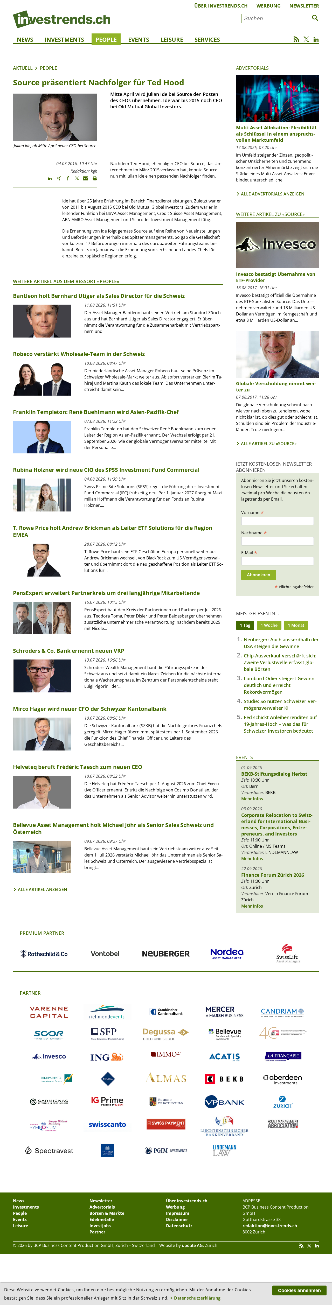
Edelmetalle (101, 1219)
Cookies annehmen (299, 1290)
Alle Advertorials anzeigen (273, 194)
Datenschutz (179, 1226)
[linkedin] (47, 181)
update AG (192, 1245)
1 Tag (245, 625)
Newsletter (304, 6)
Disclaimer (177, 1219)
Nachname (254, 532)
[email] (83, 181)
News (25, 39)
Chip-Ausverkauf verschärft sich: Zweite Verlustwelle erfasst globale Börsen (280, 662)
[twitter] (74, 181)
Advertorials (252, 68)
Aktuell (23, 68)
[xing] (56, 181)
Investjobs (100, 1226)
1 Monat (296, 625)
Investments (64, 39)
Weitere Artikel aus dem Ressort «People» (66, 281)
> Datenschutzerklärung (195, 1298)
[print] (92, 181)
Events (138, 39)
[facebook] (65, 181)
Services (207, 39)
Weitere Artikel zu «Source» (270, 214)
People (106, 39)
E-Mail (249, 552)
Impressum (177, 1213)
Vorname (252, 512)
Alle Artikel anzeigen (42, 889)
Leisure (172, 39)
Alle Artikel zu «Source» (269, 443)
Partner (30, 993)
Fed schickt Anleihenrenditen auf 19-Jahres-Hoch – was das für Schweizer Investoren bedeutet (280, 724)
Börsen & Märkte (106, 1213)
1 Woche (269, 625)
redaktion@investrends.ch (270, 1226)
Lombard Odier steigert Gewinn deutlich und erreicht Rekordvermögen (279, 685)
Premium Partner (42, 933)
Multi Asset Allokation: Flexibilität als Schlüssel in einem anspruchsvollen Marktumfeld (276, 133)
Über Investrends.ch (221, 6)
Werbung (269, 6)
